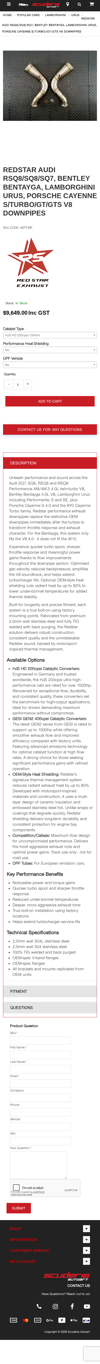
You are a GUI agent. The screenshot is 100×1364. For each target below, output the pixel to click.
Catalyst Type (13, 329)
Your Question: (20, 1148)
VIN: (13, 1133)
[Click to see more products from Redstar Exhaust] (50, 262)
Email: (14, 1076)
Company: (17, 1090)
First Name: (17, 1047)
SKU (13, 1033)
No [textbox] (7, 350)
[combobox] (50, 335)
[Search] (79, 5)
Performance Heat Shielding (26, 343)
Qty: (10, 374)
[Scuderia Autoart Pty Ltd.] (46, 5)
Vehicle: (15, 1119)
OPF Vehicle (13, 358)
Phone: (15, 1105)
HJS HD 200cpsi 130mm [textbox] (22, 335)
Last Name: (18, 1061)
